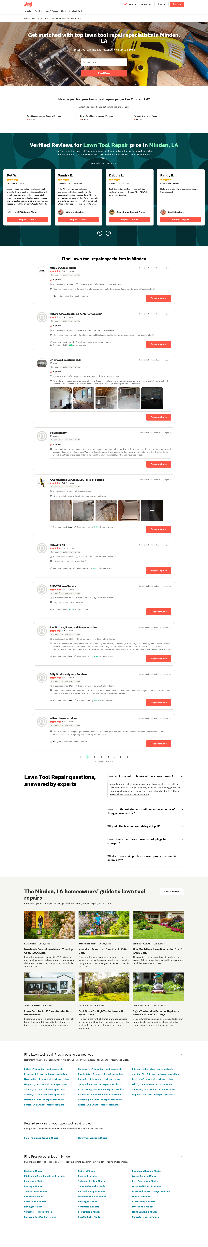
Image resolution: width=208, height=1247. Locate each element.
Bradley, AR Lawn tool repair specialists (152, 1079)
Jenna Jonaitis (32, 1006)
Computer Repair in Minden (38, 1211)
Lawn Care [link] (43, 18)
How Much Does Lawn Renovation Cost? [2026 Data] (157, 951)
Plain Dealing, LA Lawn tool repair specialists (101, 1089)
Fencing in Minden (33, 1186)
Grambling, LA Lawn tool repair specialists (100, 1099)
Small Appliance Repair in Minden (41, 1137)
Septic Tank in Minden (35, 1201)
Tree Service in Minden (35, 1191)
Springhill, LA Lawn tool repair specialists (99, 1084)
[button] (61, 398)
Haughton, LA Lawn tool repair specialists (45, 1084)
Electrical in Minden (34, 1196)
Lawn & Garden (51, 11)
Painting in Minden (87, 1176)
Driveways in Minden (142, 1206)
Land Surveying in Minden (145, 1181)
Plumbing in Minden (34, 1181)
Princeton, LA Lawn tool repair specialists (45, 1074)
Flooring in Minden (87, 1201)
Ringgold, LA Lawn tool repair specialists (99, 1079)
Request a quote (27, 219)
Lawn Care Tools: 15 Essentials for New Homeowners (47, 1012)
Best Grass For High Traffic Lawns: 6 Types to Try (101, 1012)
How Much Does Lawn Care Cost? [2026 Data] (103, 951)
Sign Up (177, 4)
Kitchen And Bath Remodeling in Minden (44, 1176)
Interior (28, 11)
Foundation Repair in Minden (146, 1171)
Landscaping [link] (29, 18)
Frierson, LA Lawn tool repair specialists (152, 1069)
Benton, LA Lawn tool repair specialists (44, 1104)
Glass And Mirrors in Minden (146, 1186)
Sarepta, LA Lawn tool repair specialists (44, 1089)
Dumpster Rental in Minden (92, 1196)
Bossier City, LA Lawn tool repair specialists (100, 1074)
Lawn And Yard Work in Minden (40, 1216)
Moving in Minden (33, 1206)
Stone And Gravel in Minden (92, 1186)
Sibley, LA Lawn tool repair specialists (43, 1069)
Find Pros (104, 73)
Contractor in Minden (88, 1206)
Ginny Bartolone (142, 1006)
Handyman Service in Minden (93, 1137)
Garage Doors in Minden (144, 1176)
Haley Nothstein (87, 944)
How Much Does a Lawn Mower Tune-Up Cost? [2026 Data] (48, 951)
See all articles (171, 891)
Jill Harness (85, 1006)
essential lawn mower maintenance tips (129, 794)
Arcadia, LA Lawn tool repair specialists (44, 1094)
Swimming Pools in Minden (91, 1181)
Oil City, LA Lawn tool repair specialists (152, 1084)
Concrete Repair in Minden (145, 1216)
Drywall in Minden (141, 1196)
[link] (9, 212)
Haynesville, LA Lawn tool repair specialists (46, 1079)
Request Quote (159, 298)
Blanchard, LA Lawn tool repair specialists (99, 1094)
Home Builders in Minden (144, 1211)
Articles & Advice (76, 11)
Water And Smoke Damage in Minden (151, 1191)
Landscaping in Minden (144, 1201)
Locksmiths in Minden (89, 1211)
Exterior (38, 11)
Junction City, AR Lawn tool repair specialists (155, 1074)
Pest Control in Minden (89, 1216)
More (63, 11)
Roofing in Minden (33, 1171)
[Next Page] (127, 757)
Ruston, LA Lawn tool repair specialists (98, 1104)
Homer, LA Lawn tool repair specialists (44, 1099)
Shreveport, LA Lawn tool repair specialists (100, 1069)
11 (120, 757)
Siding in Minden (86, 1171)
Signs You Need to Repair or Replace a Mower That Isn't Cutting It (156, 1012)
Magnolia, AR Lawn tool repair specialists (153, 1094)
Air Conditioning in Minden (91, 1191)
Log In (161, 4)
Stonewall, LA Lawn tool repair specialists (153, 1089)
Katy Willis (30, 944)
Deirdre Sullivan (142, 944)
